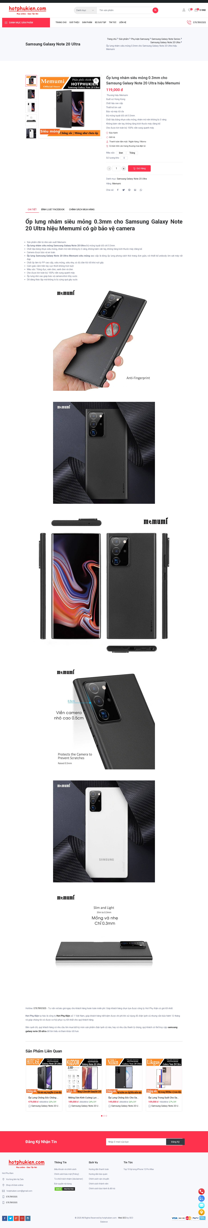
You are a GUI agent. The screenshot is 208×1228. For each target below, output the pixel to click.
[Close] (158, 563)
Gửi (104, 650)
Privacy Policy (114, 640)
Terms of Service (130, 640)
